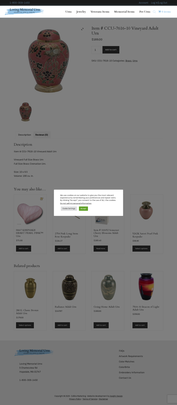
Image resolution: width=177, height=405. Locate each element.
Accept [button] (83, 208)
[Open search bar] (154, 12)
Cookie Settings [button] (69, 208)
